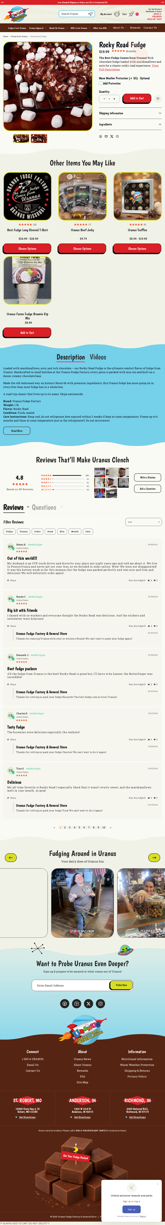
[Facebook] (100, 136)
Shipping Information (111, 113)
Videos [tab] (98, 357)
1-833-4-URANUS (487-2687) (89, 1130)
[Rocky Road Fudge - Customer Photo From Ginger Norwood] (111, 472)
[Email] (106, 136)
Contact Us (150, 27)
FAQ (82, 1076)
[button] (150, 580)
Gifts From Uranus (79, 28)
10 (103, 827)
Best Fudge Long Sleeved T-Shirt (27, 230)
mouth (75, 531)
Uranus (24, 531)
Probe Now (121, 985)
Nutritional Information (137, 1059)
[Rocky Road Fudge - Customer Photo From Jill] (99, 472)
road (50, 531)
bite (62, 531)
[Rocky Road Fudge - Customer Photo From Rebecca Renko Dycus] (123, 472)
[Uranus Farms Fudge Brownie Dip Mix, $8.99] (27, 280)
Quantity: (104, 92)
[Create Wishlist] (158, 99)
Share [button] (13, 580)
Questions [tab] (44, 507)
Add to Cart (27, 333)
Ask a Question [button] (147, 488)
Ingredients (105, 124)
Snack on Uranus (56, 28)
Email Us (33, 1064)
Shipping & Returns (137, 1070)
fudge (9, 531)
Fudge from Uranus (17, 28)
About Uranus (82, 1064)
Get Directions (27, 1117)
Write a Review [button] (147, 477)
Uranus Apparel (36, 28)
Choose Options (27, 249)
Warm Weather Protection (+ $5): (124, 78)
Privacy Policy (137, 1076)
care (87, 531)
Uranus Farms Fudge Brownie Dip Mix (27, 316)
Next (162, 2)
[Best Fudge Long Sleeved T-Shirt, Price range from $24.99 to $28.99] (27, 196)
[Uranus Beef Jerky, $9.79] (82, 196)
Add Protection (112, 83)
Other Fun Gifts (100, 28)
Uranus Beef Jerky (82, 230)
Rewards (135, 27)
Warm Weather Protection (137, 1064)
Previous (2, 2)
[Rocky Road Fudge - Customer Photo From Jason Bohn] (123, 482)
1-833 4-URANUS (33, 1059)
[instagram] (117, 136)
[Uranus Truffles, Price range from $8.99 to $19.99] (137, 196)
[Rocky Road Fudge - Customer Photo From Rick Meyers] (99, 492)
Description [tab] (71, 357)
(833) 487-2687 (154, 14)
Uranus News (82, 1059)
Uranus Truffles (137, 230)
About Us (118, 27)
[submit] (90, 13)
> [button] (111, 827)
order (37, 531)
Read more (16, 430)
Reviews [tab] (13, 507)
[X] (111, 136)
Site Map (82, 1082)
